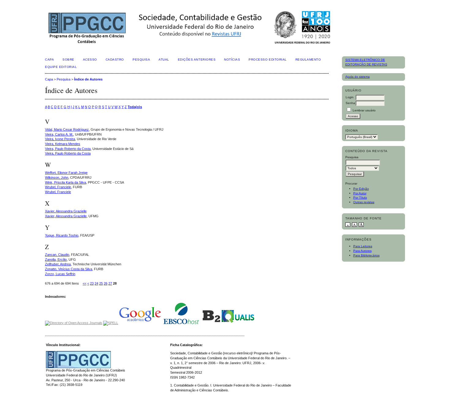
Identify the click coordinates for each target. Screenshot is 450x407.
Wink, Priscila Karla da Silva (65, 182)
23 (92, 283)
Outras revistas (363, 202)
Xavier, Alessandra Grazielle (66, 211)
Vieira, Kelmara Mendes (62, 144)
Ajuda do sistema (357, 76)
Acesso (90, 59)
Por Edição (361, 188)
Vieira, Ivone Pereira (60, 139)
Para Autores (362, 250)
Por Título (360, 197)
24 (96, 283)
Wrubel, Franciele (58, 187)
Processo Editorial (268, 59)
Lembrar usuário (364, 110)
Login (350, 97)
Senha (350, 103)
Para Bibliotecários (366, 255)
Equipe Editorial (61, 67)
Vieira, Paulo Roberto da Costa (68, 149)
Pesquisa (141, 59)
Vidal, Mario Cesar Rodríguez (67, 129)
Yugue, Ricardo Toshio (61, 235)
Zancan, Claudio (57, 254)
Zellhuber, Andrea (58, 264)
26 (105, 283)
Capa (49, 59)
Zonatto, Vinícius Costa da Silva (68, 269)
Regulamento (308, 59)
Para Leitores (362, 246)
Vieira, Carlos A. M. (59, 134)
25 (101, 283)
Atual (164, 59)
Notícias (232, 59)
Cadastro (115, 59)
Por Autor (359, 193)
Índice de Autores (88, 79)
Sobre (68, 59)
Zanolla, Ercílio (56, 259)
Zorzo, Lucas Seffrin (60, 274)
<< (84, 283)
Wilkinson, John (56, 177)
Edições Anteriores (197, 59)
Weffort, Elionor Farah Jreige (66, 172)
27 (110, 283)
